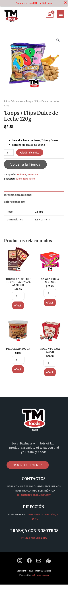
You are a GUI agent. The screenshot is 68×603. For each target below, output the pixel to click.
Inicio (7, 101)
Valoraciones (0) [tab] (14, 201)
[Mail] (38, 560)
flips (25, 178)
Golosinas (17, 101)
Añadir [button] (18, 305)
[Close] (65, 2)
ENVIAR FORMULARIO (34, 538)
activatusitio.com (40, 575)
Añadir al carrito (29, 152)
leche (32, 178)
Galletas (21, 174)
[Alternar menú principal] (60, 14)
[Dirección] (48, 560)
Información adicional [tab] (18, 194)
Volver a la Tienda (25, 164)
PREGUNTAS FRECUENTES (27, 465)
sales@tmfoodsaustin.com (34, 494)
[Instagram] (19, 560)
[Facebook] (29, 560)
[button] (58, 40)
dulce (19, 178)
